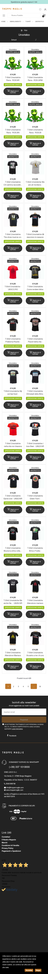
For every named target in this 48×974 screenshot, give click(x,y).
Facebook (12, 735)
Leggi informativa (17, 729)
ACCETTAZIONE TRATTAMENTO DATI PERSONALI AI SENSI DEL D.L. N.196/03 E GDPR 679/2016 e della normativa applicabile (23, 726)
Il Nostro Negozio (9, 839)
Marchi (4, 842)
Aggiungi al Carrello (14, 92)
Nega (38, 970)
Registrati (24, 719)
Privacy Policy (7, 848)
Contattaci (6, 836)
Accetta (29, 970)
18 (40, 686)
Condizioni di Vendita (10, 845)
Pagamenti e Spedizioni (11, 851)
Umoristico (13, 49)
